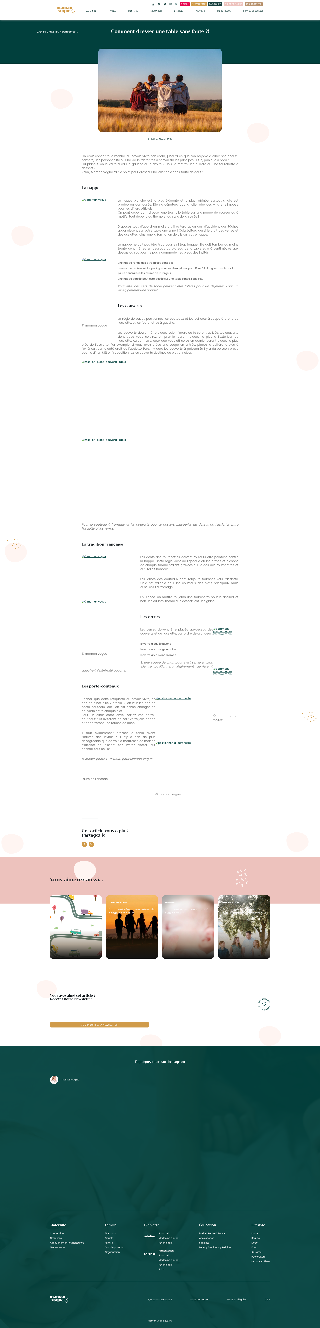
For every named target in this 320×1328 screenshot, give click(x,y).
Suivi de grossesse (253, 11)
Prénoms (200, 11)
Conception (57, 1233)
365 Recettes (254, 4)
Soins (162, 1269)
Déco (255, 1242)
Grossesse (56, 1238)
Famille (112, 11)
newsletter (199, 4)
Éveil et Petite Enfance (212, 1233)
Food (254, 1247)
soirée (185, 4)
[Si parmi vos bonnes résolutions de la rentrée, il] (234, 1104)
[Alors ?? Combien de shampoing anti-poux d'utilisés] (160, 1104)
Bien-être (133, 11)
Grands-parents (114, 1247)
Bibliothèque (224, 11)
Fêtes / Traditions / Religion (215, 1247)
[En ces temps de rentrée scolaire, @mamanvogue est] (86, 1161)
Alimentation (166, 1250)
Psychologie (165, 1242)
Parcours (215, 4)
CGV (267, 1299)
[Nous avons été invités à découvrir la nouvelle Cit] (86, 1104)
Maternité (91, 11)
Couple (109, 1238)
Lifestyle (178, 11)
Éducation (156, 11)
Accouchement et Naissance (67, 1242)
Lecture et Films (261, 1261)
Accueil (41, 32)
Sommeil (164, 1233)
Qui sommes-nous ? (160, 1299)
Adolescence (206, 1238)
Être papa (110, 1233)
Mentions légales (236, 1299)
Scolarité (204, 1242)
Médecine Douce (168, 1238)
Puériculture (259, 1256)
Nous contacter (199, 1299)
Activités (257, 1252)
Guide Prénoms (233, 4)
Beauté (256, 1238)
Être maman (57, 1247)
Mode (255, 1233)
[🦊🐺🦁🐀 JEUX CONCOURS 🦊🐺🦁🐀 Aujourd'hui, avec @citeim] (234, 1161)
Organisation (68, 32)
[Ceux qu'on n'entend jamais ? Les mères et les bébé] (160, 1161)
